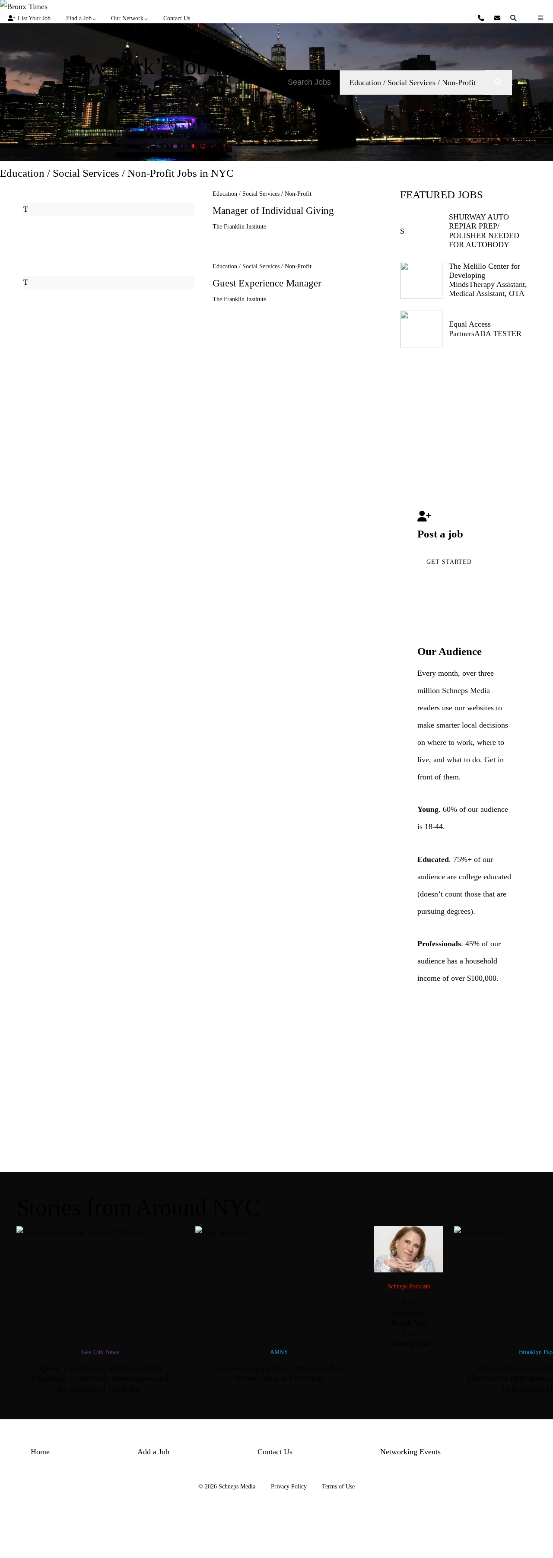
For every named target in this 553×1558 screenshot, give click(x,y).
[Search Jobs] (498, 82)
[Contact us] (482, 18)
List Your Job (34, 18)
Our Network (127, 18)
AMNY (279, 1351)
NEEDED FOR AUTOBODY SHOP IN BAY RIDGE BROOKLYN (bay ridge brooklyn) (487, 249)
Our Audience (449, 651)
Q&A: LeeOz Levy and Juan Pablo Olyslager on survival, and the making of (100, 1378)
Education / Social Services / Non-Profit (262, 193)
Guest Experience (267, 283)
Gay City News (100, 1351)
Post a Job (134, 123)
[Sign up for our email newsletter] (498, 18)
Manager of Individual (273, 210)
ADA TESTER (497, 333)
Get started (449, 561)
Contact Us (176, 18)
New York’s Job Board (134, 79)
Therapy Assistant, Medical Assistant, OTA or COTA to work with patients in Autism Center (489, 298)
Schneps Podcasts (409, 1286)
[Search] (514, 18)
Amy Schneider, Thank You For (408, 1323)
